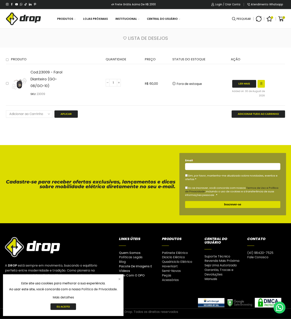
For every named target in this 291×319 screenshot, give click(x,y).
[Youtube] (16, 4)
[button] (279, 307)
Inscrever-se (232, 204)
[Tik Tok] (25, 4)
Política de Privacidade (99, 289)
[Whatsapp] (21, 4)
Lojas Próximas (95, 19)
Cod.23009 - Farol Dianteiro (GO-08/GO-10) (46, 79)
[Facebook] (11, 4)
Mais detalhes (63, 297)
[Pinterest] (35, 4)
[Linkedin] (30, 4)
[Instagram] (7, 4)
